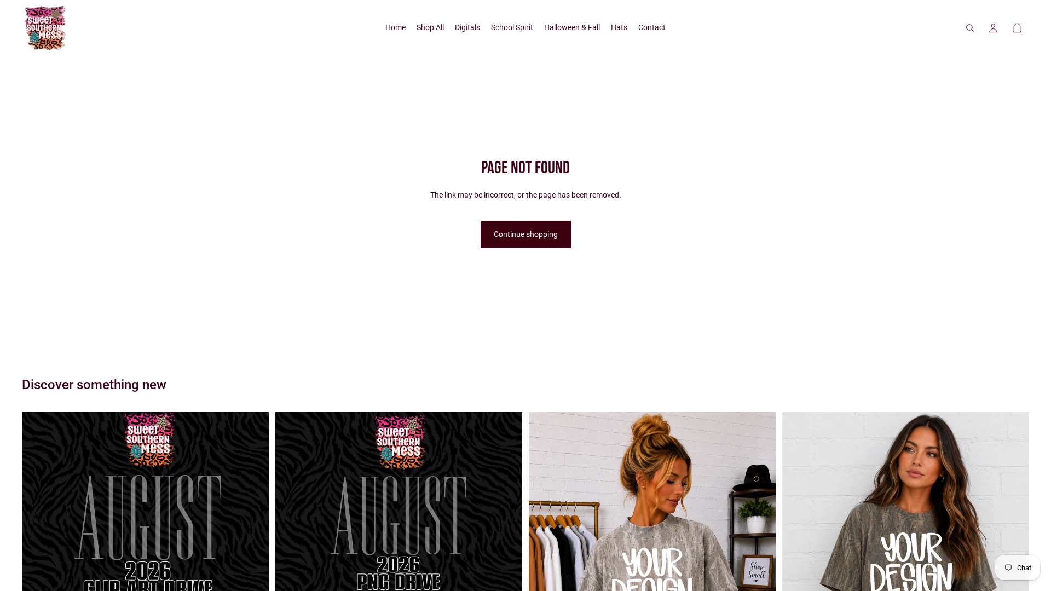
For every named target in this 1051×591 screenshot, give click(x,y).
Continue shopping (526, 234)
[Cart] (1017, 28)
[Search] (970, 28)
